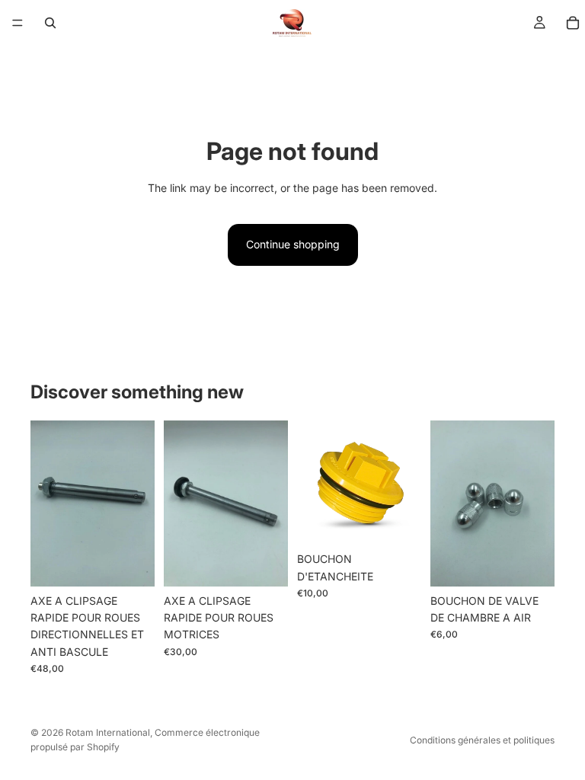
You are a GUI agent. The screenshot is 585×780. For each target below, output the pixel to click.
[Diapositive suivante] (138, 503)
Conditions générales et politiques (482, 740)
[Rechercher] (50, 23)
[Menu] (17, 22)
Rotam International (108, 732)
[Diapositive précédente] (47, 503)
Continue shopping (293, 244)
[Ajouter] (131, 563)
